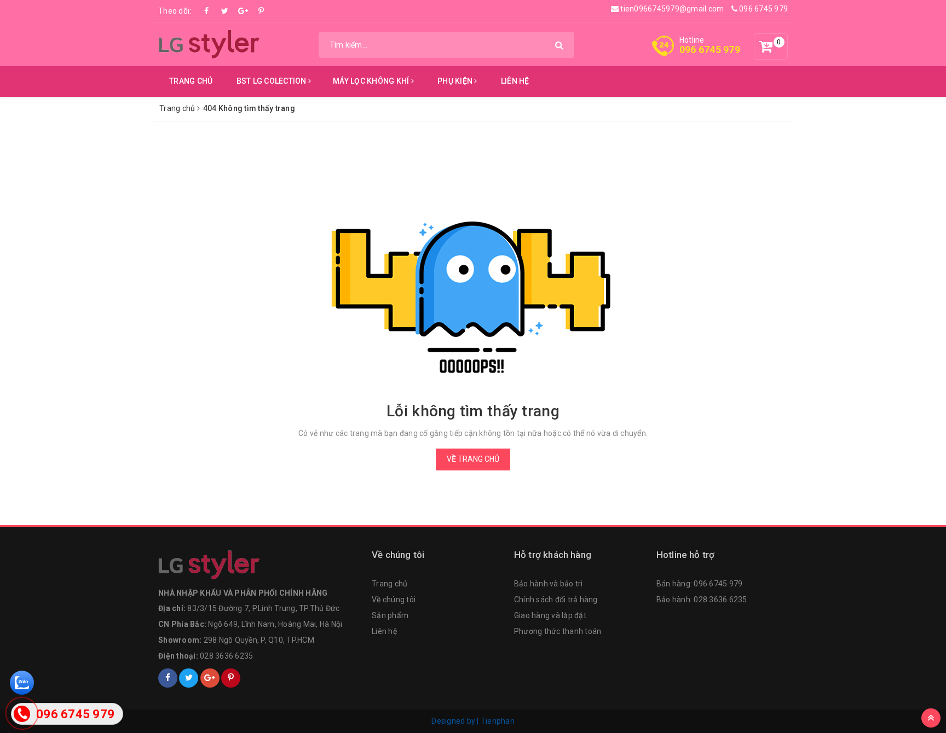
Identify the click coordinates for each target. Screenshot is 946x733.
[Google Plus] (243, 11)
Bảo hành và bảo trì (548, 583)
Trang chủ (190, 81)
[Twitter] (225, 11)
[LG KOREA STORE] (210, 43)
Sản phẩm (390, 615)
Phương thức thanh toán (558, 631)
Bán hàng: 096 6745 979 (699, 583)
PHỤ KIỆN (455, 81)
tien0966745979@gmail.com (671, 8)
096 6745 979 (762, 8)
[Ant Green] (259, 565)
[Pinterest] (261, 11)
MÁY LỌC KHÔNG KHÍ (372, 81)
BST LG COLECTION (272, 81)
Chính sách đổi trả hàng (556, 599)
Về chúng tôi (394, 599)
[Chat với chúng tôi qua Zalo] (22, 682)
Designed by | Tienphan (473, 721)
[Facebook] (207, 11)
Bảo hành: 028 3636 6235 (701, 599)
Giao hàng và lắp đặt (550, 615)
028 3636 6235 (226, 655)
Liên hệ (515, 81)
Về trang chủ (473, 459)
